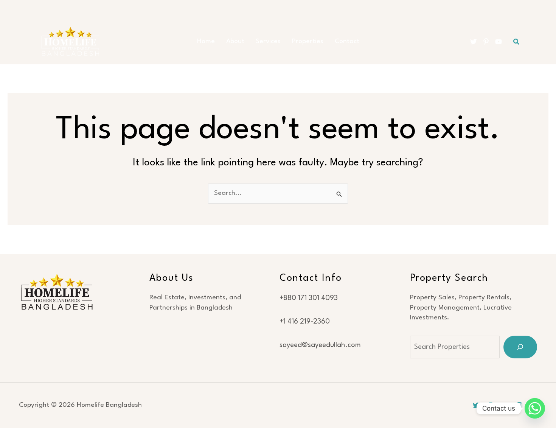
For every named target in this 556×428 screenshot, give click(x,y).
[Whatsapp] (535, 408)
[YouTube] (498, 41)
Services (268, 41)
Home (206, 41)
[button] (516, 42)
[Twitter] (473, 41)
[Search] (520, 347)
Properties (307, 41)
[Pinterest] (486, 41)
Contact (347, 41)
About (235, 41)
